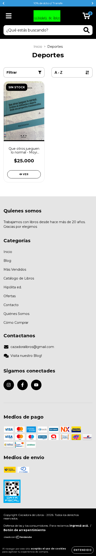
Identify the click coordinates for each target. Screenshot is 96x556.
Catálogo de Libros (18, 278)
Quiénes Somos (16, 314)
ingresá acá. (79, 525)
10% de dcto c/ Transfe (48, 3)
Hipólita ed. (12, 287)
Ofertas (9, 296)
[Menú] (8, 16)
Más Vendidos (14, 269)
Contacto (11, 305)
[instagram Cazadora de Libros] (8, 385)
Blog (7, 261)
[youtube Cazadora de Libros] (36, 385)
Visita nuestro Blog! (26, 356)
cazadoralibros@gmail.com (32, 347)
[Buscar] (86, 30)
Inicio (38, 46)
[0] (86, 17)
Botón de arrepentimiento (24, 530)
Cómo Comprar (15, 323)
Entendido (83, 550)
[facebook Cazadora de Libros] (22, 385)
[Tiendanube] (18, 537)
